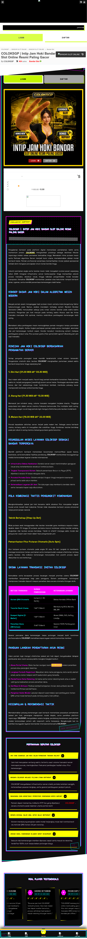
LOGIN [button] (33, 161)
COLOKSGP (5, 49)
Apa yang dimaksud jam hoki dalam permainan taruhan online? (35, 756)
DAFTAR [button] (48, 161)
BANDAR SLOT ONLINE (19, 49)
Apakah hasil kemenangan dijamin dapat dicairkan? (31, 834)
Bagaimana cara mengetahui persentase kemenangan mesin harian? (36, 796)
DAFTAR (65, 37)
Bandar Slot (50, 49)
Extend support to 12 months (27, 189)
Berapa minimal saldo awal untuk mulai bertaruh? (30, 815)
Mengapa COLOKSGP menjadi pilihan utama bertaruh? (31, 777)
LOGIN (23, 79)
